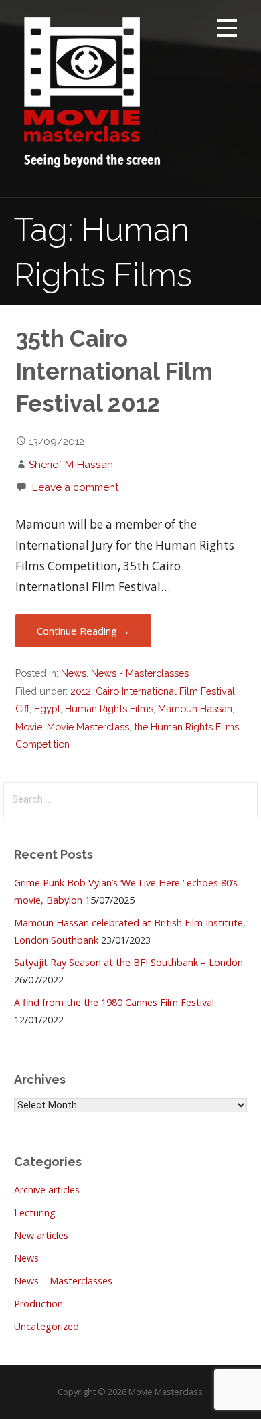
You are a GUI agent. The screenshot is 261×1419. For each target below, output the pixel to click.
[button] (227, 30)
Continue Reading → (83, 630)
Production (38, 1303)
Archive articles (47, 1189)
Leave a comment (75, 487)
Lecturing (35, 1212)
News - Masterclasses (140, 673)
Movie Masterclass (88, 726)
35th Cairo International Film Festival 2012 (114, 371)
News (73, 673)
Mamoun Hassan (195, 708)
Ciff (22, 708)
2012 (80, 691)
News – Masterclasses (63, 1280)
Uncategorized (46, 1326)
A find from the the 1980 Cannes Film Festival (114, 1002)
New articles (41, 1235)
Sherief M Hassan (71, 464)
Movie (28, 726)
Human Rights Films (109, 708)
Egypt (47, 708)
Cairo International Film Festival (165, 691)
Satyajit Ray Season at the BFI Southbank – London (128, 962)
